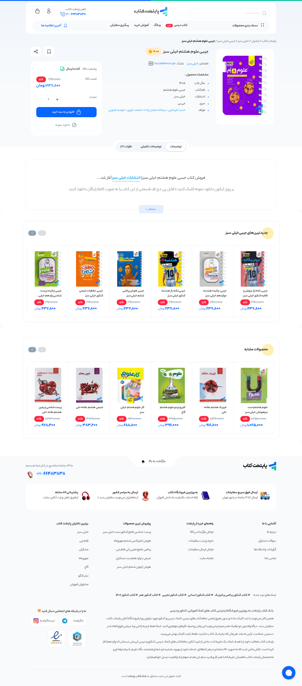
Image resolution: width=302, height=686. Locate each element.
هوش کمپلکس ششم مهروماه (132, 541)
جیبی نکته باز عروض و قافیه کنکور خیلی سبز (255, 293)
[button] (42, 233)
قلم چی (83, 541)
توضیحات (176, 146)
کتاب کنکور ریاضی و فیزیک (231, 595)
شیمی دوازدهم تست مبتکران (133, 558)
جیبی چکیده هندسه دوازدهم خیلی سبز (214, 293)
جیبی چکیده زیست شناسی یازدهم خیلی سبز (50, 296)
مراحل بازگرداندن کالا (202, 532)
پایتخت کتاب (269, 41)
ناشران (255, 41)
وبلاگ (157, 25)
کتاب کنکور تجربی (173, 595)
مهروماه (83, 558)
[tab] (176, 146)
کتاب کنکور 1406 (125, 595)
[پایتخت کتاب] (151, 12)
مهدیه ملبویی (116, 110)
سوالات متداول (267, 541)
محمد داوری (134, 110)
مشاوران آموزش (79, 584)
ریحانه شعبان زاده (154, 110)
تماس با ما (270, 558)
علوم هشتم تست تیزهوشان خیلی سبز (256, 410)
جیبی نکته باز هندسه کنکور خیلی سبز (173, 293)
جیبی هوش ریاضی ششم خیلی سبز (133, 293)
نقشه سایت (207, 558)
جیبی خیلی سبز (226, 41)
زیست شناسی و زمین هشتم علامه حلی (50, 410)
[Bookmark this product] (49, 51)
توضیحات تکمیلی (151, 146)
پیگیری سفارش (119, 25)
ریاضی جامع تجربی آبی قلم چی (133, 549)
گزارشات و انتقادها (265, 549)
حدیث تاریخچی (176, 110)
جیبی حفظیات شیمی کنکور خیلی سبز (91, 293)
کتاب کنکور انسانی (199, 595)
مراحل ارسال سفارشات (201, 549)
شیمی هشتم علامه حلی (89, 407)
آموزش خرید (141, 25)
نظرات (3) (126, 146)
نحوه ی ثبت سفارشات (201, 541)
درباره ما (271, 532)
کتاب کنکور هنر (148, 595)
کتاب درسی (180, 25)
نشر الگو (83, 576)
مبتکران (83, 549)
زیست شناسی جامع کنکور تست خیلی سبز (127, 532)
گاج (86, 567)
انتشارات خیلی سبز (126, 178)
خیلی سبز (243, 41)
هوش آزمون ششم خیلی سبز (134, 567)
